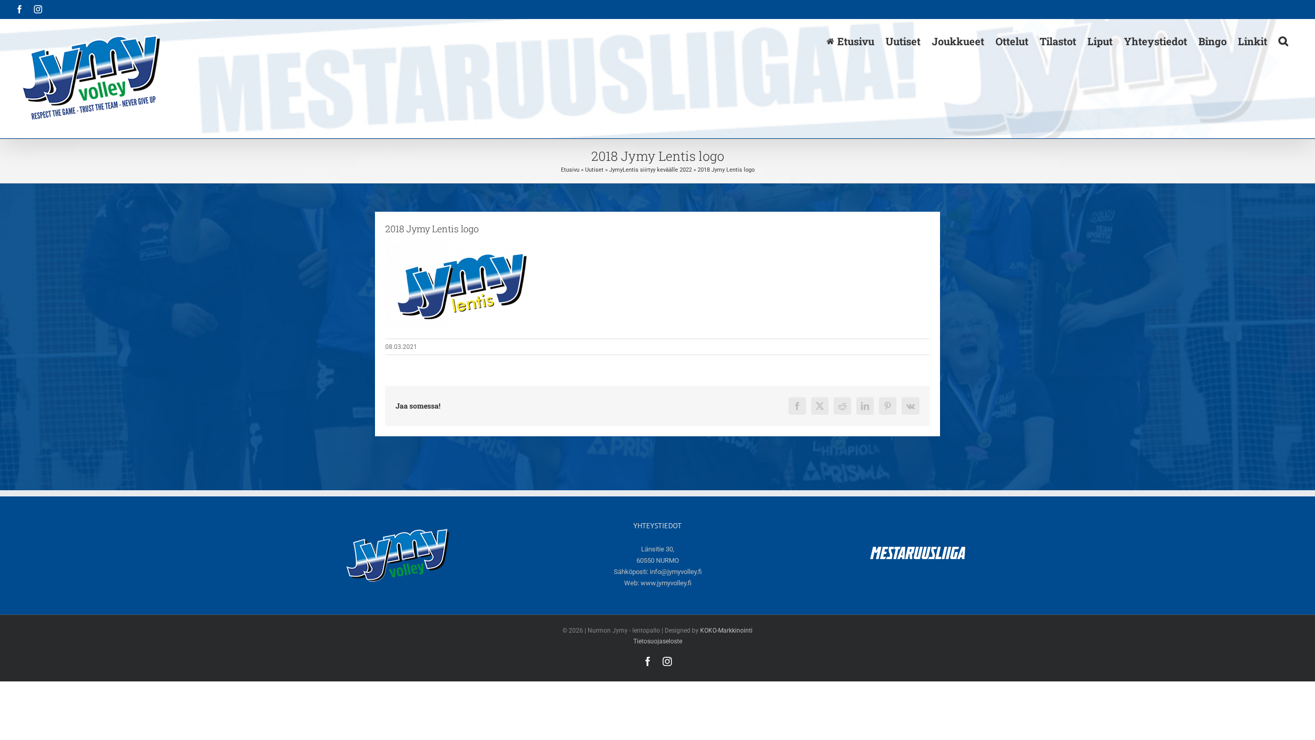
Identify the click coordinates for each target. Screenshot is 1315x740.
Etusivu (570, 169)
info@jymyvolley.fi (676, 572)
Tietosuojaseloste (657, 641)
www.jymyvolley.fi (666, 583)
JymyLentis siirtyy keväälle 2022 (650, 169)
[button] (1283, 40)
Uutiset (594, 169)
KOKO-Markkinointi (726, 630)
